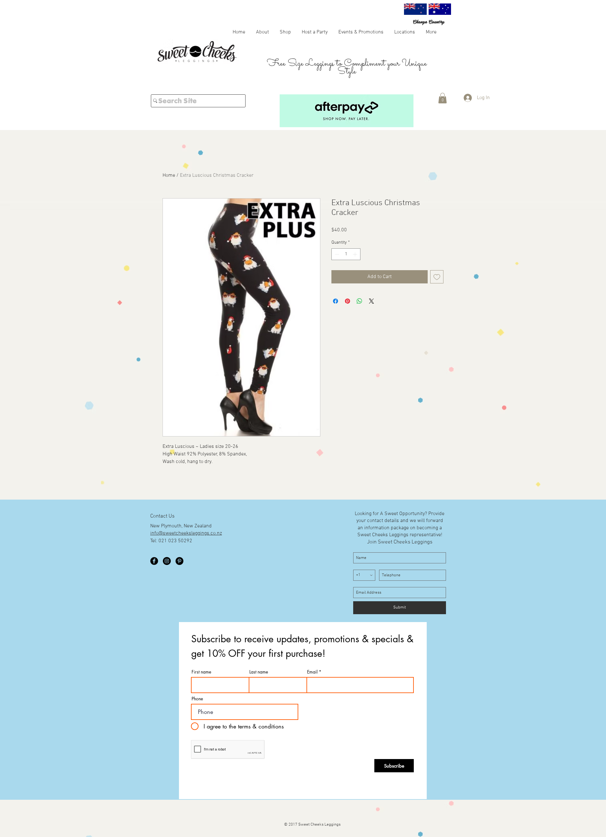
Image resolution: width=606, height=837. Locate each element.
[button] (285, 32)
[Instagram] (167, 561)
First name (201, 672)
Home (169, 175)
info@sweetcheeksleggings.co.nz (186, 533)
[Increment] (355, 264)
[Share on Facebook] (335, 311)
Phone (197, 699)
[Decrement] (336, 264)
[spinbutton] (346, 264)
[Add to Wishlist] (436, 287)
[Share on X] (371, 311)
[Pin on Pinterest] (347, 311)
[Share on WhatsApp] (359, 311)
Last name (258, 672)
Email (312, 672)
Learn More (428, 240)
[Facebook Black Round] (154, 561)
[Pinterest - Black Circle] (179, 561)
